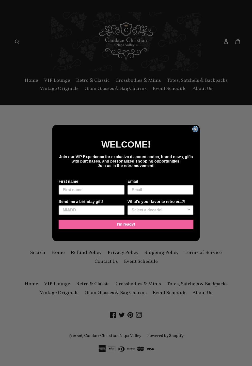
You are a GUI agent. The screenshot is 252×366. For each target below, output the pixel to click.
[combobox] (159, 210)
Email (132, 181)
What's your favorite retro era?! (156, 202)
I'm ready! (126, 224)
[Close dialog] (195, 129)
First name (68, 181)
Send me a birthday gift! (81, 202)
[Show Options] (188, 210)
